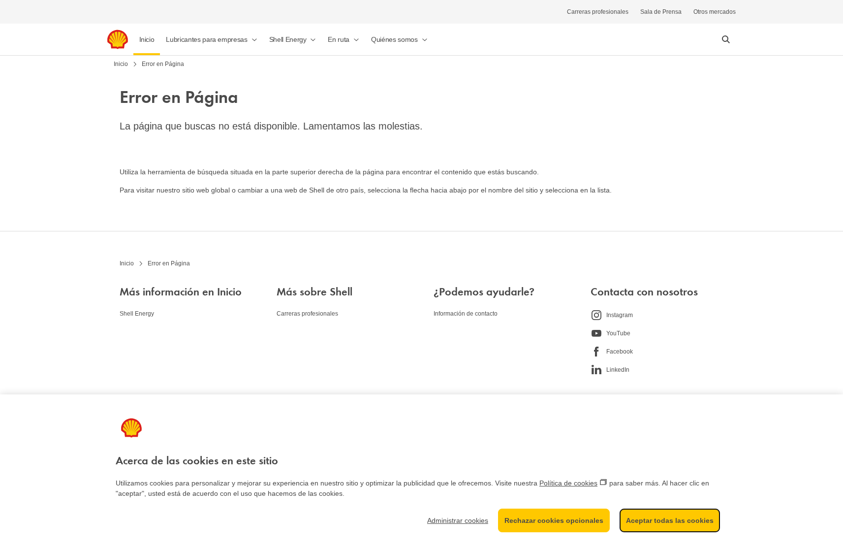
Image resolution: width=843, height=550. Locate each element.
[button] (211, 39)
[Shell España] (117, 39)
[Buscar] (726, 39)
